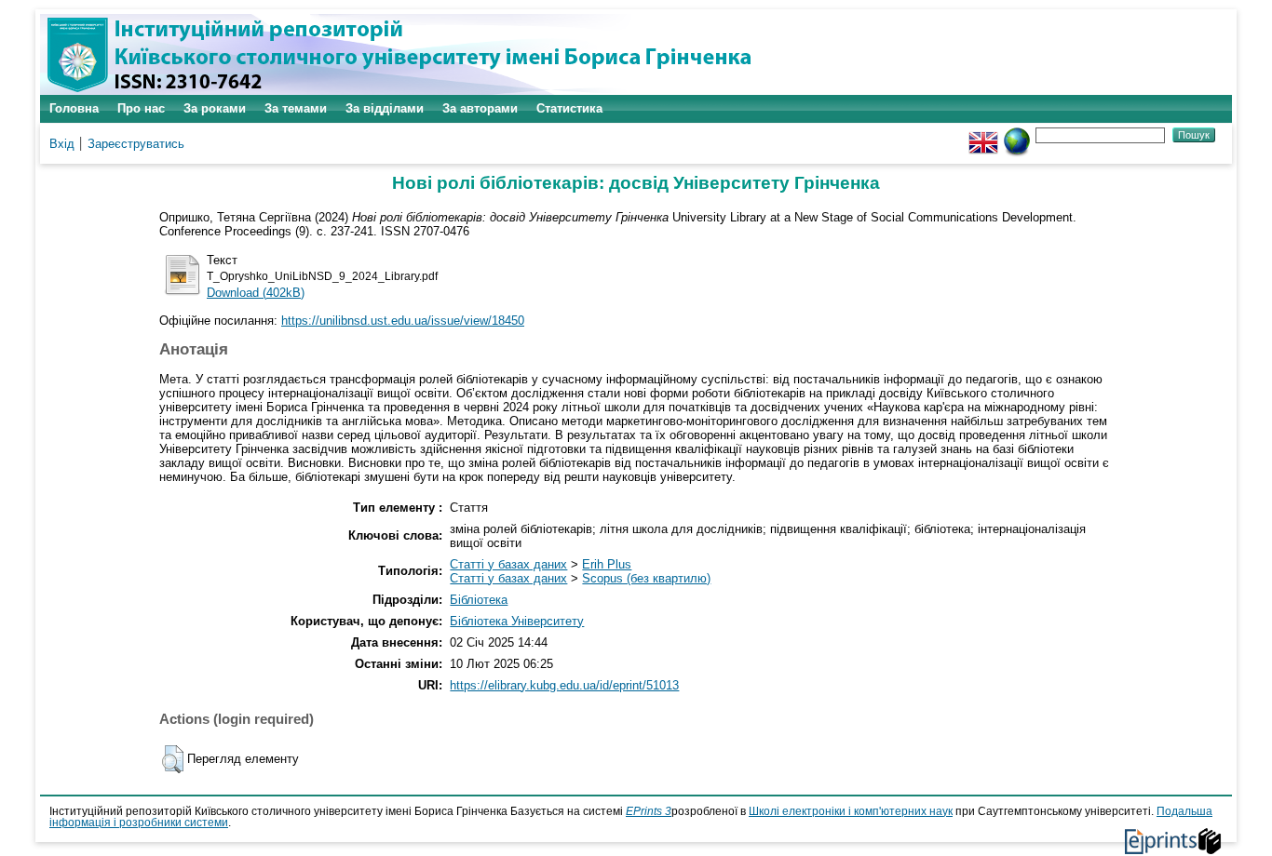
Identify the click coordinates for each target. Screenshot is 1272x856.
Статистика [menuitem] (569, 108)
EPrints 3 (648, 811)
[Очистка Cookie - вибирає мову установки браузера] (1017, 134)
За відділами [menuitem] (384, 108)
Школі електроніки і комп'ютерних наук (851, 811)
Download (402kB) (255, 293)
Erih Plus (606, 564)
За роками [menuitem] (214, 108)
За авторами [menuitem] (480, 108)
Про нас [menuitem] (141, 108)
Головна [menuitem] (74, 108)
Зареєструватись (136, 144)
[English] (983, 134)
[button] (172, 759)
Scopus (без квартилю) (646, 578)
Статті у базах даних (508, 564)
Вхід (61, 144)
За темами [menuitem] (295, 108)
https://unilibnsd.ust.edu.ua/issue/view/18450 (402, 321)
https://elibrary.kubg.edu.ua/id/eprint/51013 (564, 685)
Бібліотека (478, 600)
